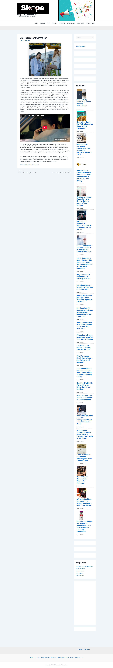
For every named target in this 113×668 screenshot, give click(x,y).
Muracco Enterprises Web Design (84, 566)
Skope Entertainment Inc (27, 15)
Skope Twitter (79, 573)
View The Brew (80, 576)
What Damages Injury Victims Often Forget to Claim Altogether (85, 398)
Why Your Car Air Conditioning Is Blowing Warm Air (83, 277)
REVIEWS (47, 657)
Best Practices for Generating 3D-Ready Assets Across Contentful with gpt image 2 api (85, 312)
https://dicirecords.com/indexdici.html (29, 165)
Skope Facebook (80, 569)
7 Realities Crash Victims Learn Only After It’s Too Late (84, 348)
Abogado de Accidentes (84, 649)
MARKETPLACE (61, 657)
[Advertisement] (86, 602)
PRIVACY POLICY (79, 657)
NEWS (42, 657)
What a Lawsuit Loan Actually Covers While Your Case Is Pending (85, 337)
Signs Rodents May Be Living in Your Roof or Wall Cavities (85, 287)
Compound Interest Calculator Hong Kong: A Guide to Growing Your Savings (84, 201)
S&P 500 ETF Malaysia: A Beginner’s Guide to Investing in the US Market (84, 226)
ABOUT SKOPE (70, 657)
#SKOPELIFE (54, 657)
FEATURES (37, 657)
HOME (31, 657)
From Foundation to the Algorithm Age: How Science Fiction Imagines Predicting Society (84, 373)
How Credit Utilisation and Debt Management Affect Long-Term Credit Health (85, 420)
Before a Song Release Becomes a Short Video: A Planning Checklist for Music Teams (85, 435)
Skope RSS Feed (80, 571)
